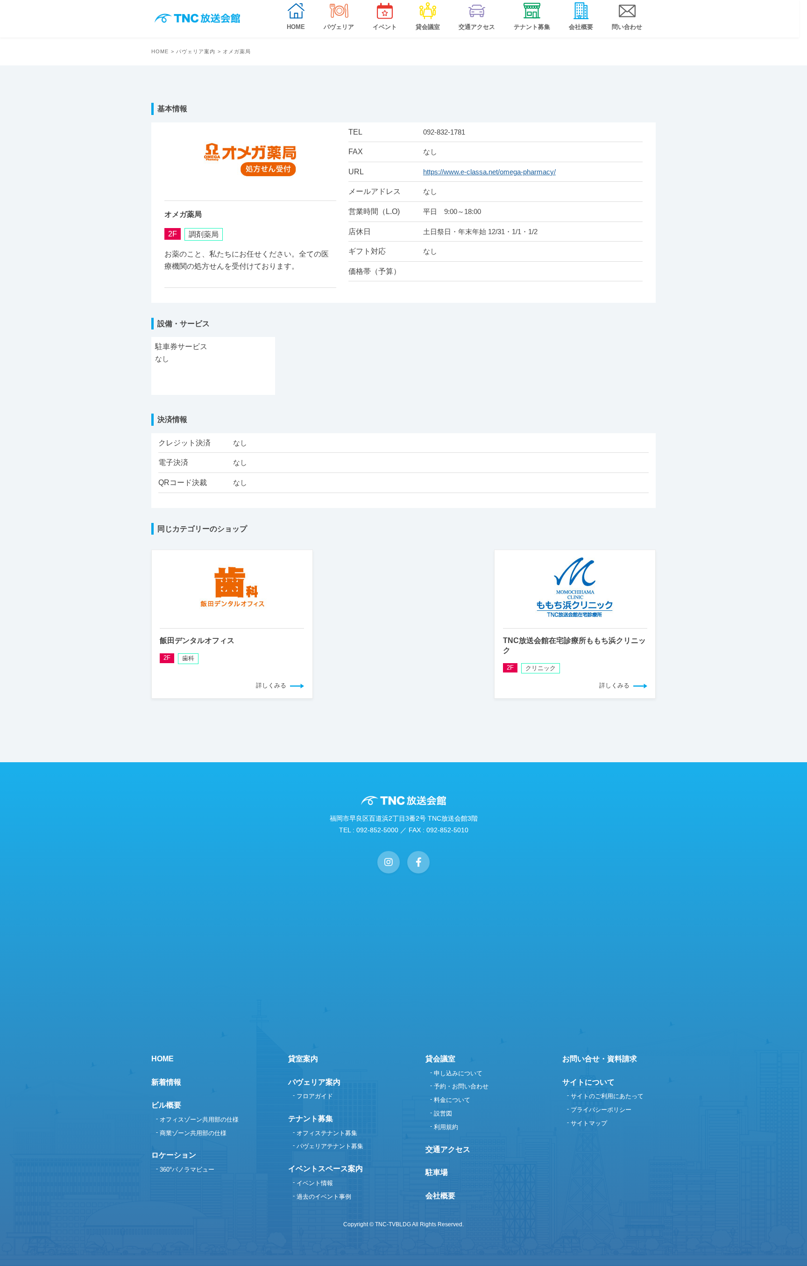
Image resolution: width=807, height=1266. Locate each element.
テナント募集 (310, 1119)
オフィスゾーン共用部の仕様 (199, 1119)
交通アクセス (447, 1149)
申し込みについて (458, 1073)
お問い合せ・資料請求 (599, 1059)
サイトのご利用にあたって (607, 1096)
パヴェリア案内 (196, 51)
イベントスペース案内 (325, 1169)
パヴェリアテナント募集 (330, 1146)
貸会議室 (440, 1059)
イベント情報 (315, 1183)
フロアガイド (315, 1096)
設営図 (443, 1113)
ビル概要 (166, 1105)
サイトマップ (589, 1123)
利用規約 (446, 1126)
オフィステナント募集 (327, 1133)
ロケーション (173, 1155)
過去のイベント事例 (324, 1196)
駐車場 (436, 1172)
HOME (160, 51)
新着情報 (166, 1082)
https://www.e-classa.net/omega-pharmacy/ (489, 172)
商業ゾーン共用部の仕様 (193, 1133)
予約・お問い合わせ (461, 1086)
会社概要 (440, 1196)
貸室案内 (303, 1059)
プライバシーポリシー (601, 1109)
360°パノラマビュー (187, 1169)
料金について (452, 1099)
